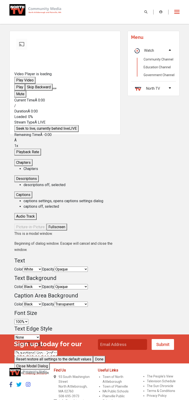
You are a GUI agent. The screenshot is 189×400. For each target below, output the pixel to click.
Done (99, 359)
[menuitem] (70, 201)
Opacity (48, 269)
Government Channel (159, 75)
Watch (149, 50)
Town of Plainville (115, 386)
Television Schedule (161, 381)
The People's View (160, 376)
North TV (153, 88)
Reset (53, 359)
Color (18, 269)
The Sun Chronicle (160, 386)
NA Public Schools (116, 391)
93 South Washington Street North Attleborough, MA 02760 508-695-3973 (74, 386)
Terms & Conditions (161, 391)
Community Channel (158, 59)
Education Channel (157, 67)
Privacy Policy (157, 395)
